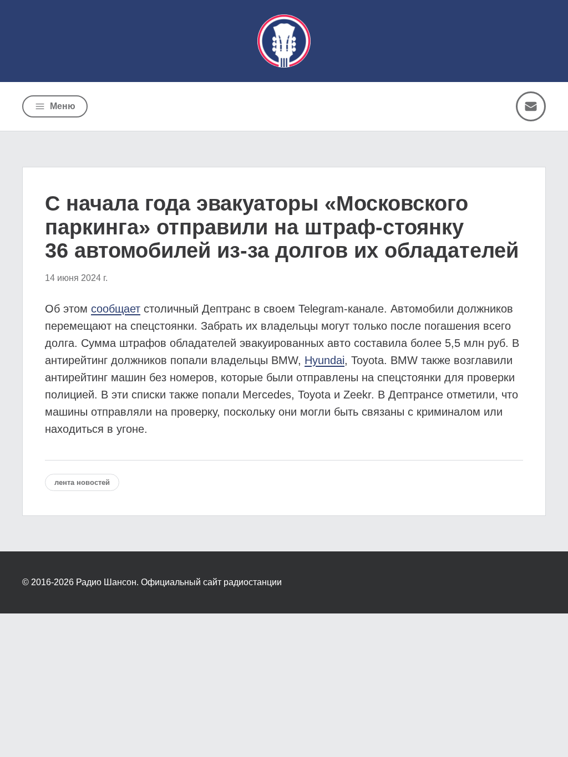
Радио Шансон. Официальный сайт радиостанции (179, 582)
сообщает (115, 309)
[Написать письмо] (531, 106)
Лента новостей (82, 482)
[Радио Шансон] (284, 41)
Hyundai (324, 360)
